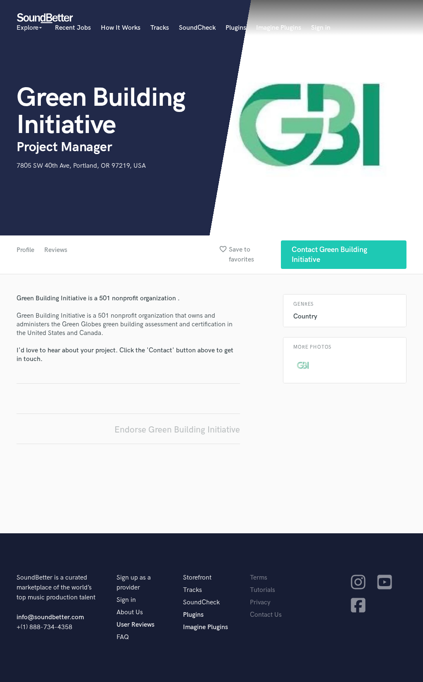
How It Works (120, 28)
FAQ (122, 637)
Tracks (159, 28)
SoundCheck (197, 28)
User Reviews (135, 625)
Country (305, 317)
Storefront (197, 578)
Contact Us (266, 615)
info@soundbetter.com (50, 617)
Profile (25, 250)
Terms (258, 578)
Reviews (55, 250)
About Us (129, 612)
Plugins (236, 28)
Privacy (260, 602)
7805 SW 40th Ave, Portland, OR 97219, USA (81, 166)
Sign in (320, 28)
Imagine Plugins (278, 28)
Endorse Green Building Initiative (177, 430)
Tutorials (262, 590)
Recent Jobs (73, 28)
